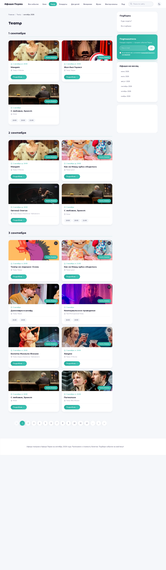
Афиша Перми (14, 4)
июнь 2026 (125, 71)
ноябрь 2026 (125, 96)
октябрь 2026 (126, 91)
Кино (45, 4)
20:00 (23, 120)
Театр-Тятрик (70, 70)
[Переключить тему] (159, 4)
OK (151, 48)
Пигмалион (70, 397)
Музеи (98, 4)
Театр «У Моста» (18, 70)
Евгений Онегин (19, 210)
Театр (53, 4)
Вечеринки (87, 4)
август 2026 (125, 81)
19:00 (14, 120)
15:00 (14, 320)
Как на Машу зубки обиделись (80, 167)
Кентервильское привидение (79, 310)
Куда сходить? (126, 21)
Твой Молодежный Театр (75, 314)
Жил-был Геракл (73, 67)
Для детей (75, 4)
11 (81, 423)
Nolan (15, 114)
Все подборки (126, 26)
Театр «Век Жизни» (72, 401)
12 (87, 423)
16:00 (68, 320)
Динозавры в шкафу (22, 310)
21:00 (31, 120)
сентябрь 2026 (126, 86)
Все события (33, 4)
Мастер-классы (111, 4)
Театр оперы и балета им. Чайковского (26, 214)
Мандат (15, 67)
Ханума (68, 354)
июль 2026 (125, 76)
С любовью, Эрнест (21, 111)
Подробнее (17, 77)
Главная (11, 15)
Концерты (63, 4)
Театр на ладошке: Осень (25, 267)
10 (74, 423)
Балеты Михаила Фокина (25, 354)
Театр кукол (70, 170)
